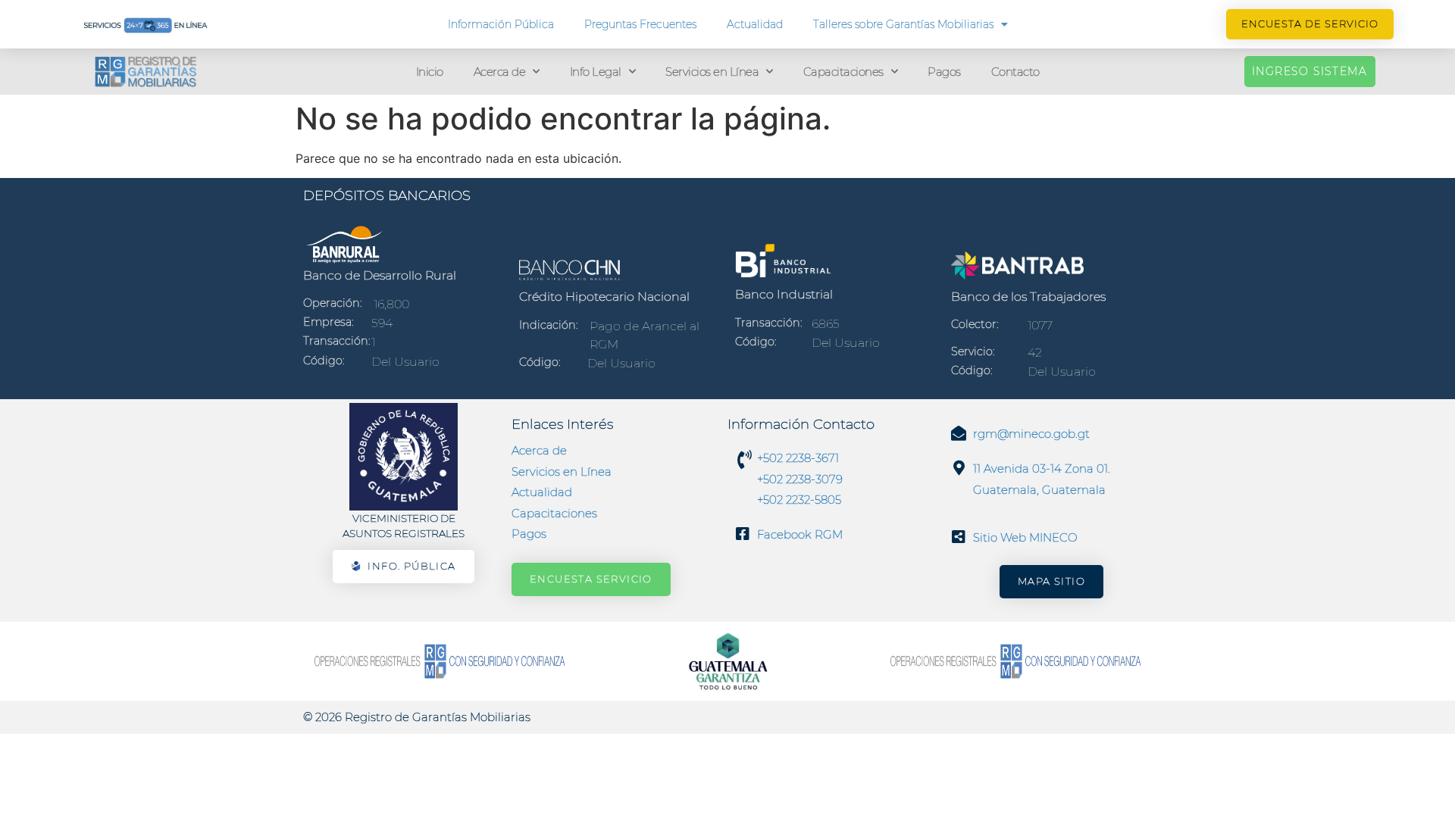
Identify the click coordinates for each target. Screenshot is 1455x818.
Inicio (429, 71)
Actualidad (755, 24)
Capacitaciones (843, 71)
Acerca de (500, 71)
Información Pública (501, 24)
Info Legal (595, 71)
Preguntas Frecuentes (640, 24)
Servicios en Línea (712, 71)
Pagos (944, 71)
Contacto (1015, 71)
